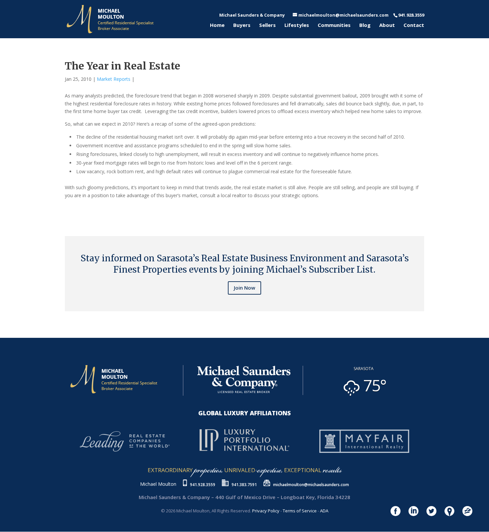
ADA (324, 511)
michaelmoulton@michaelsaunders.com (311, 484)
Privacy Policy (265, 511)
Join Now (244, 287)
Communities (334, 25)
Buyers (241, 25)
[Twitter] (69, 209)
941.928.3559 (202, 484)
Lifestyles (296, 25)
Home (217, 25)
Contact (414, 25)
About (387, 25)
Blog (365, 25)
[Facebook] (66, 209)
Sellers (267, 25)
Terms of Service (300, 511)
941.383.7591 (244, 484)
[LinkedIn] (71, 209)
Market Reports (113, 79)
